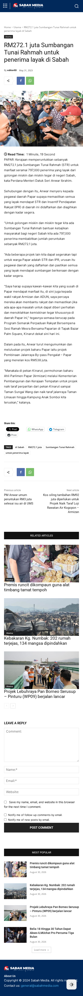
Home (7, 27)
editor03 (12, 70)
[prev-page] (6, 705)
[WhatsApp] (30, 81)
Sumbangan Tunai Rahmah (60, 447)
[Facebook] (21, 81)
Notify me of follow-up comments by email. (35, 815)
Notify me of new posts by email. (29, 819)
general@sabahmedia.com (40, 986)
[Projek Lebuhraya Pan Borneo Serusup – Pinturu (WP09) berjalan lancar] (41, 670)
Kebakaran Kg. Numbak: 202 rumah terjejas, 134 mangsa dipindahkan (37, 641)
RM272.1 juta (35, 447)
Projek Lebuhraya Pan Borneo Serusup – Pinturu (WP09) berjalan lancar (40, 694)
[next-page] (13, 705)
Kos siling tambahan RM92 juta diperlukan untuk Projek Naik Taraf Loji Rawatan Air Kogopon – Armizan (61, 503)
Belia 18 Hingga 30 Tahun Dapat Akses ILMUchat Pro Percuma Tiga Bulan (52, 932)
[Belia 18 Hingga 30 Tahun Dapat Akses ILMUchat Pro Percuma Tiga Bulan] (15, 935)
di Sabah (19, 447)
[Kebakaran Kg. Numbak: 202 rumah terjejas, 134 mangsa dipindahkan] (41, 617)
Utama (17, 27)
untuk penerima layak (17, 452)
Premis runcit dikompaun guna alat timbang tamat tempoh (37, 587)
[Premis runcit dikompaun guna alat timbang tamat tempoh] (41, 563)
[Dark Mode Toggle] (71, 984)
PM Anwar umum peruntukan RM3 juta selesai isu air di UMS (18, 499)
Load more (40, 949)
